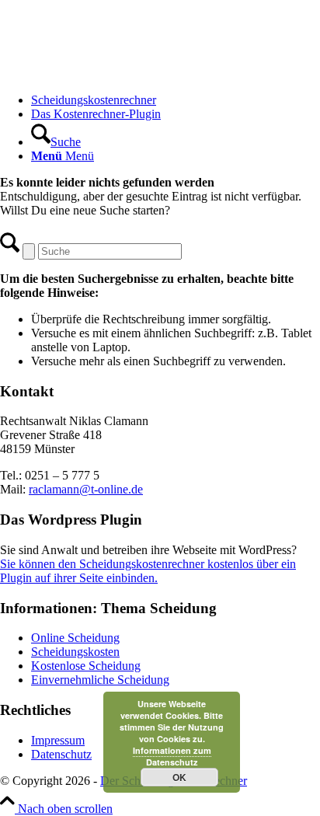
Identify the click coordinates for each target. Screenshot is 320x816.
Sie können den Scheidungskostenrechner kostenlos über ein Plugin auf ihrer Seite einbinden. (148, 570)
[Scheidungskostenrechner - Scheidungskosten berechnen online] (116, 73)
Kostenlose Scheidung (86, 665)
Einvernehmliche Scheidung (100, 679)
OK (179, 777)
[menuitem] (175, 100)
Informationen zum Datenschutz (172, 756)
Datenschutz (61, 754)
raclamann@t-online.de (86, 489)
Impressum (58, 740)
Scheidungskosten (75, 651)
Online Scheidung (75, 637)
